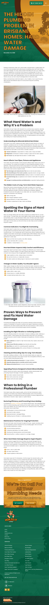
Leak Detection (28, 565)
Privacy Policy (8, 538)
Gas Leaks (27, 560)
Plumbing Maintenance (9, 549)
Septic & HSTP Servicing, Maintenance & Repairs (33, 570)
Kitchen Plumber (28, 545)
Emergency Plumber (9, 558)
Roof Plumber (28, 547)
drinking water (23, 242)
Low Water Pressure (9, 565)
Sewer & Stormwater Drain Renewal (12, 562)
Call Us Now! (30, 503)
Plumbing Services (8, 533)
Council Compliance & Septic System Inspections (12, 573)
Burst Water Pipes (8, 556)
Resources (7, 536)
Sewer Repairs (28, 554)
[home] (5, 3)
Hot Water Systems (29, 558)
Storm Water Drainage (9, 554)
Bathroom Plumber (8, 547)
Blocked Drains (28, 556)
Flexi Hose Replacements (30, 549)
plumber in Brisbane (16, 403)
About (6, 531)
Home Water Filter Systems (10, 552)
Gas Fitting (7, 560)
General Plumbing (8, 545)
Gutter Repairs (28, 562)
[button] (46, 3)
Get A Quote (18, 503)
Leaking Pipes (28, 552)
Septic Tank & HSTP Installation (11, 569)
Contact (6, 534)
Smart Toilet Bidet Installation (11, 567)
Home (6, 529)
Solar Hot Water (28, 567)
